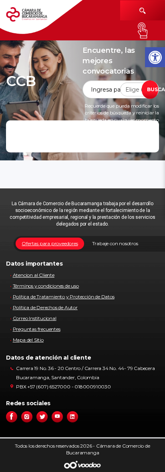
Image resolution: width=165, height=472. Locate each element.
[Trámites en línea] (142, 30)
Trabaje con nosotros (115, 243)
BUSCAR (152, 89)
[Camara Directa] (33, 17)
